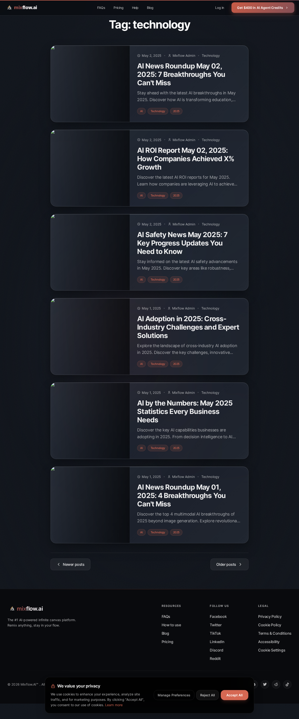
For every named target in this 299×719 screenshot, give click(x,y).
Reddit (215, 658)
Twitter (215, 625)
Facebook (218, 616)
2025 (176, 111)
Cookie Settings (271, 650)
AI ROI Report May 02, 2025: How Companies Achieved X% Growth (185, 158)
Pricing (118, 8)
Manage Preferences (174, 695)
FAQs (101, 8)
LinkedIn (217, 641)
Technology (211, 55)
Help (135, 8)
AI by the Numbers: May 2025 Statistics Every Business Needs (184, 411)
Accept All (234, 695)
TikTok (215, 633)
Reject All (207, 695)
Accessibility (269, 641)
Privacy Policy (269, 616)
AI (141, 111)
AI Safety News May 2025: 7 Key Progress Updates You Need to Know (182, 243)
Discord (216, 650)
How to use (171, 625)
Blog (150, 8)
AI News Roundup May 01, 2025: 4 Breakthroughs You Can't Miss (181, 495)
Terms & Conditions (275, 633)
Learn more (114, 705)
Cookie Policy (269, 625)
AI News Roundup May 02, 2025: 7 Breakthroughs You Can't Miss (181, 74)
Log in (219, 8)
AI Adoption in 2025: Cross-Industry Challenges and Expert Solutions (188, 327)
